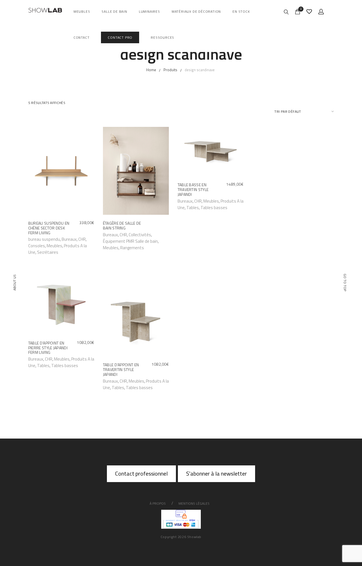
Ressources (162, 37)
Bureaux (69, 239)
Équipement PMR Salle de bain (130, 241)
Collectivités (140, 234)
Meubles (82, 11)
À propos (158, 503)
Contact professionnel (141, 473)
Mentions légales (194, 503)
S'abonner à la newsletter (216, 473)
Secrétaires (47, 252)
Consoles (36, 245)
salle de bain (114, 11)
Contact (82, 37)
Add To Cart (191, 200)
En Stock (241, 11)
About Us (14, 282)
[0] (297, 11)
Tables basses (214, 207)
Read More (115, 234)
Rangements (132, 247)
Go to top (345, 282)
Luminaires (149, 11)
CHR (82, 239)
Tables (192, 207)
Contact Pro (120, 37)
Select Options (44, 239)
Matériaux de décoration (196, 11)
